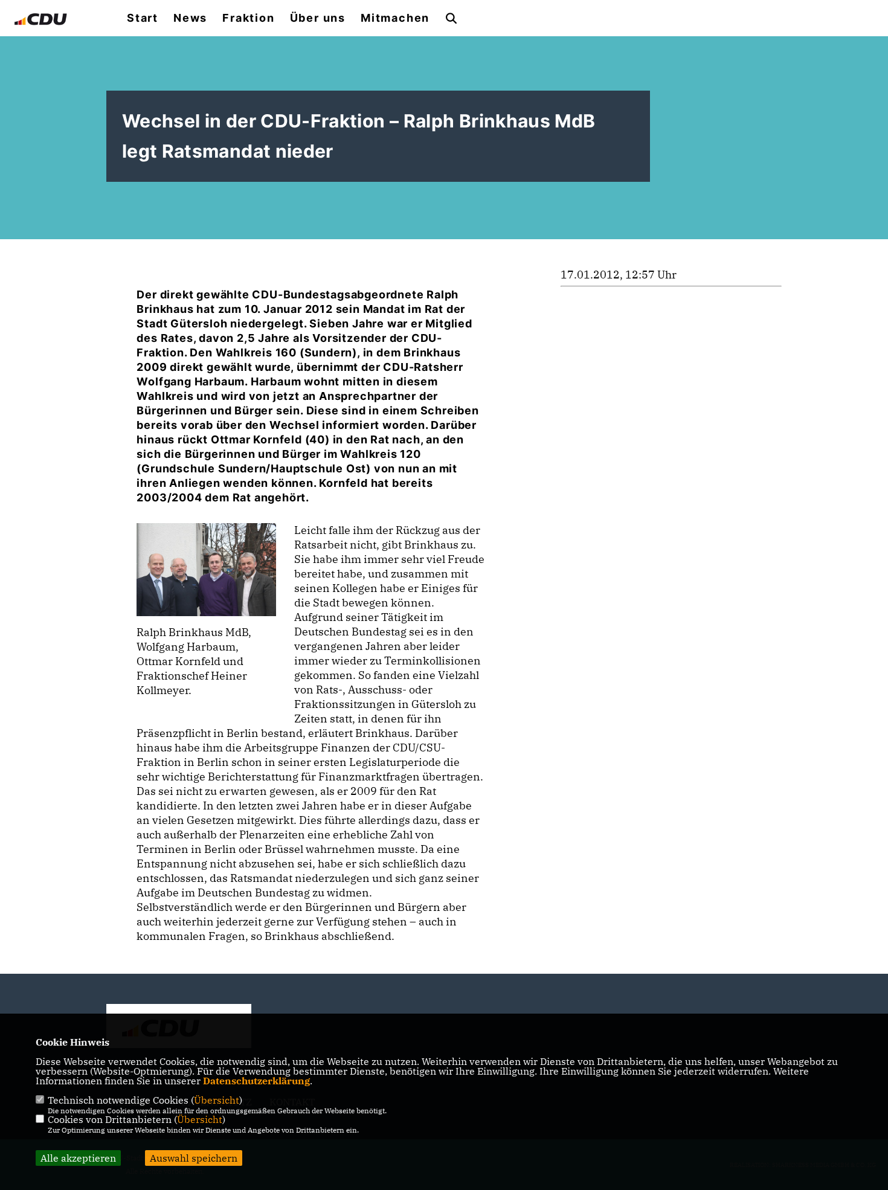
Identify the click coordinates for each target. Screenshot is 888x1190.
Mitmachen (395, 18)
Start (142, 18)
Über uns (318, 18)
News (190, 18)
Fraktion (248, 18)
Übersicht (216, 1100)
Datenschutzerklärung (256, 1081)
